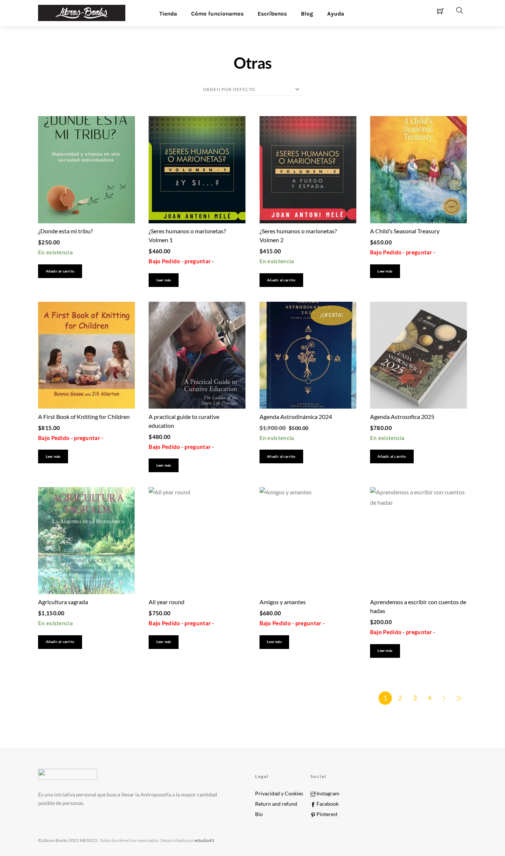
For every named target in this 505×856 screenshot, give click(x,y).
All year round (166, 601)
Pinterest (326, 814)
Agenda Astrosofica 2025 (402, 416)
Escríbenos (272, 13)
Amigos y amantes (283, 601)
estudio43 (204, 840)
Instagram (327, 793)
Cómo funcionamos (217, 13)
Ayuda (335, 13)
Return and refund (276, 804)
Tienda (168, 13)
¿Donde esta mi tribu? (65, 230)
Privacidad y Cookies (279, 793)
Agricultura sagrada (63, 601)
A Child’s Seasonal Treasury (405, 230)
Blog (307, 13)
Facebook (327, 804)
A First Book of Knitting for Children (84, 416)
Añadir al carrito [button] (60, 271)
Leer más (163, 280)
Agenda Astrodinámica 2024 (296, 416)
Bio (259, 814)
